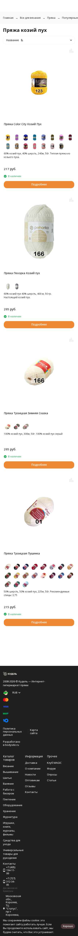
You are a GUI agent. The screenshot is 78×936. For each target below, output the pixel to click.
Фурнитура (10, 817)
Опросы (52, 774)
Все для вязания (30, 17)
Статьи (51, 780)
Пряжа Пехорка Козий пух (22, 273)
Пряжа (51, 17)
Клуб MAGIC (54, 763)
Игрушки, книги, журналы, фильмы (9, 828)
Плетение (9, 799)
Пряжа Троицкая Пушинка (22, 553)
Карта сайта (34, 731)
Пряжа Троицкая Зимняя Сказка (26, 413)
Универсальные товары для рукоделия (13, 854)
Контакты (31, 792)
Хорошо (68, 926)
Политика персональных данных (12, 731)
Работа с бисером (8, 791)
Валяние (8, 783)
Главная (8, 17)
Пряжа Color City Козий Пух (23, 124)
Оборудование (12, 805)
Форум (51, 768)
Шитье (7, 778)
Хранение (9, 811)
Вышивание (10, 772)
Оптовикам (32, 780)
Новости (30, 774)
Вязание (8, 766)
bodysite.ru (12, 745)
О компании (32, 768)
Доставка (31, 763)
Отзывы (30, 786)
